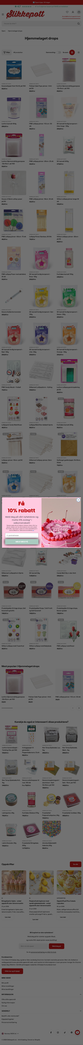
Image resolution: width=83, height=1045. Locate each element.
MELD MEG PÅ (22, 541)
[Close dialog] (78, 500)
